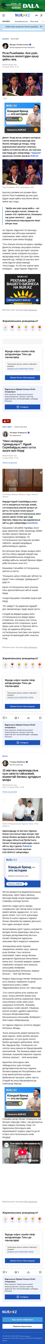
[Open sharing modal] (28, 717)
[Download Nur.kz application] (22, 6)
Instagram (24, 407)
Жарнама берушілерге (22, 1326)
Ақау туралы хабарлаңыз (22, 1320)
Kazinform (32, 523)
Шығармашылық (21, 21)
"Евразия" (36, 153)
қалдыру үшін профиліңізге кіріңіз (20, 368)
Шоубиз (6, 21)
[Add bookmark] (40, 718)
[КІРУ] (41, 15)
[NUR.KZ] (22, 15)
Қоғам (4, 756)
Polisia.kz (27, 846)
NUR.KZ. (34, 156)
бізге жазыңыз (30, 310)
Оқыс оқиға (7, 427)
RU (36, 15)
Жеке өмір (34, 21)
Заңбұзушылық (20, 427)
